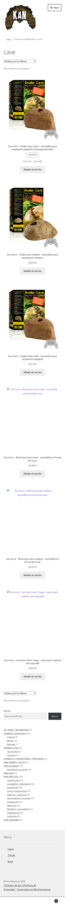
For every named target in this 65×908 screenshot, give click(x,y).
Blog (10, 861)
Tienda (11, 855)
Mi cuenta (11, 902)
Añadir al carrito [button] (33, 169)
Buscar (7, 710)
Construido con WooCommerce (33, 889)
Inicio (8, 39)
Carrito (50, 900)
